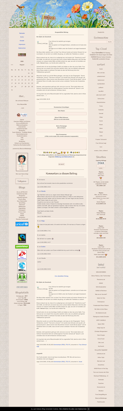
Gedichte (101, 109)
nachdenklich (101, 83)
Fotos (101, 106)
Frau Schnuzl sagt (101, 143)
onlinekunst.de (101, 353)
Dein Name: (61, 110)
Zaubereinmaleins (22, 136)
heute (80, 361)
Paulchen (101, 383)
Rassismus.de (101, 279)
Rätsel (101, 132)
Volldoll (22, 215)
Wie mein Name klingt (22, 174)
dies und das (101, 72)
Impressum (22, 44)
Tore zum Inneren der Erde (101, 372)
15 (29, 80)
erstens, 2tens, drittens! (101, 150)
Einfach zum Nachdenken (22, 143)
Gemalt (101, 113)
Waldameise (22, 206)
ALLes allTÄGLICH (22, 192)
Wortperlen (22, 130)
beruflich (101, 91)
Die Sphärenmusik (101, 313)
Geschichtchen (101, 102)
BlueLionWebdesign (25, 148)
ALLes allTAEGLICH (22, 123)
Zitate (101, 117)
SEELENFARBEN (101, 272)
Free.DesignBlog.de (101, 394)
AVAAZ (101, 283)
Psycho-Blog (22, 199)
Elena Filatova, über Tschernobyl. (100, 275)
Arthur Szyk (101, 357)
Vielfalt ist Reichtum (101, 290)
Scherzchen (101, 98)
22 (29, 83)
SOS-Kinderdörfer (101, 287)
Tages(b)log (22, 208)
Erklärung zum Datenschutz (63, 157)
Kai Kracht (101, 346)
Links (100, 135)
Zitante (22, 119)
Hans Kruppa (101, 335)
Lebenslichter (22, 127)
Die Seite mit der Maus (101, 309)
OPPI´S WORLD (101, 320)
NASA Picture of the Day (101, 368)
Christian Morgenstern (101, 331)
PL (69, 344)
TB (67, 344)
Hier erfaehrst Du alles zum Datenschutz (73, 409)
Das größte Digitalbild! (101, 350)
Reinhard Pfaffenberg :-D (101, 376)
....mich (22, 108)
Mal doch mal (101, 361)
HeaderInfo (101, 32)
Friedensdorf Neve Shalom (101, 305)
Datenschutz (22, 48)
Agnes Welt (101, 324)
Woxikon (101, 390)
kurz (101, 147)
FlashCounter (101, 402)
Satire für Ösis (101, 298)
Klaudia (43, 191)
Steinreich (22, 204)
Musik (101, 124)
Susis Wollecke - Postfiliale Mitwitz (22, 132)
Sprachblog (22, 203)
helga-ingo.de (101, 327)
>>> (32, 64)
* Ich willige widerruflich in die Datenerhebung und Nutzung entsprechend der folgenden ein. (62, 156)
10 (12, 80)
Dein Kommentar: (61, 135)
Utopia (22, 213)
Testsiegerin (22, 210)
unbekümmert (101, 76)
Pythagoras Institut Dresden (101, 316)
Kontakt (22, 40)
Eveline (43, 246)
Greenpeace (101, 301)
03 (12, 76)
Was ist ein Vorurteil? (101, 294)
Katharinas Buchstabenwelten (22, 145)
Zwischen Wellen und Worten (22, 121)
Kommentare (57, 344)
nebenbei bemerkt (22, 197)
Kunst (101, 121)
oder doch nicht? (101, 95)
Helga (43, 221)
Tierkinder (101, 379)
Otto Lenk (101, 342)
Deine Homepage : (61, 126)
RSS (63, 344)
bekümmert (101, 80)
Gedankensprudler (22, 128)
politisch (101, 87)
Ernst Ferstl (101, 339)
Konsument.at (101, 387)
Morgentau (22, 141)
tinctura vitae (22, 212)
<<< (12, 64)
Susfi (22, 139)
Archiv (22, 37)
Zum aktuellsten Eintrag (61, 276)
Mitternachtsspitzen (22, 125)
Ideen (101, 128)
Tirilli (22, 137)
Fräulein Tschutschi (101, 139)
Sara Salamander (22, 201)
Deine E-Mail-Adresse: (61, 118)
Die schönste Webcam (22, 100)
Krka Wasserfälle (22, 104)
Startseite (22, 33)
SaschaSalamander (22, 134)
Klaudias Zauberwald (22, 219)
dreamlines (101, 364)
